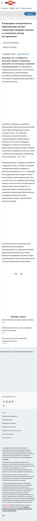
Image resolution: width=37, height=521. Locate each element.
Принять (30, 14)
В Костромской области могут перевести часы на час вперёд (17, 330)
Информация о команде (9, 423)
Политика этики (6, 437)
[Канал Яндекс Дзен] (12, 402)
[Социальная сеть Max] (3, 406)
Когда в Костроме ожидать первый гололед (18, 321)
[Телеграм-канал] (9, 402)
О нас (3, 412)
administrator (23, 54)
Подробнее (6, 459)
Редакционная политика (9, 427)
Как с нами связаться (8, 434)
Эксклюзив (4, 8)
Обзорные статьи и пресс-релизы (11, 430)
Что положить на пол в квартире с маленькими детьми (14, 340)
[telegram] (22, 273)
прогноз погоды (9, 47)
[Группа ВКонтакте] (3, 402)
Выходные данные (7, 419)
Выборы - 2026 (14, 8)
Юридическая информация (9, 416)
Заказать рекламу (26, 8)
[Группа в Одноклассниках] (6, 402)
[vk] (16, 273)
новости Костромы (11, 43)
